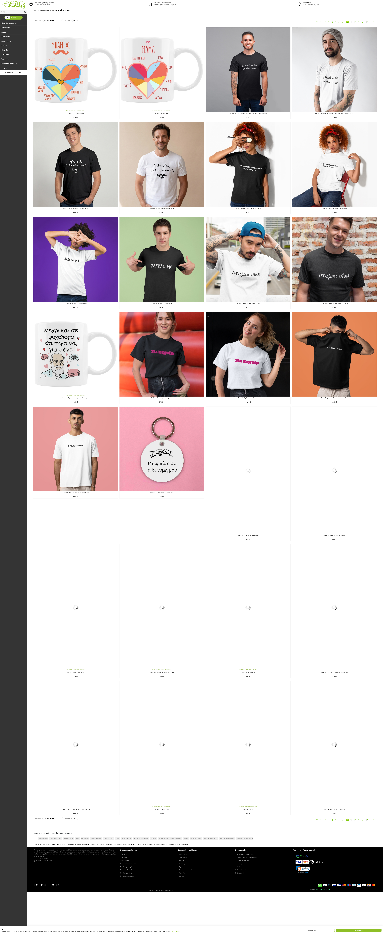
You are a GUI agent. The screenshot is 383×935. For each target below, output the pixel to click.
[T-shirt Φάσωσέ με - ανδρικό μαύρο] (161, 259)
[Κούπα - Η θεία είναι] (248, 638)
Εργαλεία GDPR (241, 743)
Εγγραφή (124, 730)
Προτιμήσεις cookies (127, 749)
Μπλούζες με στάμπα (8, 23)
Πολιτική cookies (126, 746)
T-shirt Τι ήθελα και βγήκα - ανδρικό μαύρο (334, 398)
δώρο (117, 711)
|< (332, 22)
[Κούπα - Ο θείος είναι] (161, 638)
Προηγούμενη (339, 22)
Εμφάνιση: (68, 20)
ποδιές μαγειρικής (175, 711)
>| (364, 22)
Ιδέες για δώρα (43, 711)
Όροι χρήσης (125, 733)
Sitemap (239, 736)
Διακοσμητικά (6, 41)
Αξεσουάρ (5, 54)
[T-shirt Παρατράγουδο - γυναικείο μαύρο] (248, 164)
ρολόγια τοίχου (163, 711)
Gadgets (4, 68)
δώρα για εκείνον (96, 711)
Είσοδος (19, 72)
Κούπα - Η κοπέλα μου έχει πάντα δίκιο (162, 587)
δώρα (77, 711)
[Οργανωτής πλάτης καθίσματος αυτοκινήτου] (75, 638)
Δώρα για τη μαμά (196, 711)
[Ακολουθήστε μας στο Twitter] (53, 758)
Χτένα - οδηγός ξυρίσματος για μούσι (334, 682)
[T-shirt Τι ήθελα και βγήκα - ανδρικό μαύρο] (334, 354)
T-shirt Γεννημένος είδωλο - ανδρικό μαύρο (334, 303)
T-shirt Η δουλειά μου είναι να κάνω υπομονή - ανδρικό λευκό (334, 113)
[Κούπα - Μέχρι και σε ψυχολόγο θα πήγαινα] (75, 354)
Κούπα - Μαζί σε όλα (248, 587)
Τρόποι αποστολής (243, 733)
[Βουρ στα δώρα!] (13, 5)
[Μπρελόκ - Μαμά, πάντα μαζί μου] (248, 449)
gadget (75, 717)
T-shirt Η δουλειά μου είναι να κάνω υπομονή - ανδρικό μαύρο (248, 113)
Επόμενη (360, 22)
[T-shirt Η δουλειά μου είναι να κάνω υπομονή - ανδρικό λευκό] (334, 69)
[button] (25, 12)
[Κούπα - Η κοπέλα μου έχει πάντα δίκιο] (161, 543)
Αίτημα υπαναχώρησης (128, 736)
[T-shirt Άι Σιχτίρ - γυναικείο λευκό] (248, 354)
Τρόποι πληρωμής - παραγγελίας (247, 730)
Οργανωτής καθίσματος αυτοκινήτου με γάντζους (334, 587)
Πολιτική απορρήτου (127, 740)
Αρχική (36, 10)
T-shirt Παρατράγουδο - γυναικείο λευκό (334, 208)
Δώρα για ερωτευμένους (227, 711)
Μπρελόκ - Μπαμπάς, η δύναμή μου (161, 493)
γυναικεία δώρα (68, 711)
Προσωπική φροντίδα (9, 63)
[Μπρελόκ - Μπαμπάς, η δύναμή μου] (161, 449)
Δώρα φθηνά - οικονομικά (245, 711)
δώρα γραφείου (126, 711)
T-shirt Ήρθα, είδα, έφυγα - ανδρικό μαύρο (75, 208)
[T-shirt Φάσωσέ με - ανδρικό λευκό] (75, 259)
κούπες (186, 711)
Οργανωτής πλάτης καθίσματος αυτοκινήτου (76, 682)
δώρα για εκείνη (108, 711)
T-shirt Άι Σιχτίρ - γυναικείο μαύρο (161, 398)
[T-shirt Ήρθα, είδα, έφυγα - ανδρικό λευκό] (161, 164)
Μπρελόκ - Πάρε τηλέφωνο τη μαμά (334, 493)
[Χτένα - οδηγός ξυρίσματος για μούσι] (334, 638)
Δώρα (3, 32)
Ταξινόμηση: (39, 20)
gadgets (153, 711)
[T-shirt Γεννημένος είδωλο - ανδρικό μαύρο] (334, 259)
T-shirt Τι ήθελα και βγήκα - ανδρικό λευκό (76, 493)
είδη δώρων (85, 711)
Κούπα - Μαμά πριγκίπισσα (75, 587)
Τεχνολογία (5, 59)
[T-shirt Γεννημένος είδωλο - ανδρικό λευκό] (248, 259)
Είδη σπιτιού (5, 36)
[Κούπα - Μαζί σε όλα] (248, 543)
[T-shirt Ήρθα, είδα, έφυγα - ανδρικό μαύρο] (75, 164)
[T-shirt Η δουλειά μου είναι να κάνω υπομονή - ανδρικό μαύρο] (248, 69)
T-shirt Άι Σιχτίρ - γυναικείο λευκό (248, 398)
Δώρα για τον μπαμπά (210, 711)
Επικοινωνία (9, 72)
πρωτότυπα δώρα (55, 711)
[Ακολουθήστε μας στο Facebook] (37, 758)
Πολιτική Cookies (175, 931)
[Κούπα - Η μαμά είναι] (161, 69)
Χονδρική (239, 740)
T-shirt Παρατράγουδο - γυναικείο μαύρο (248, 208)
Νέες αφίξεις (5, 28)
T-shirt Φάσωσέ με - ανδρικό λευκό (76, 303)
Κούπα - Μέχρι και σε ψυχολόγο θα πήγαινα (75, 398)
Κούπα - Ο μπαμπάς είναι (76, 113)
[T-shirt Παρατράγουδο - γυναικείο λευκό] (334, 164)
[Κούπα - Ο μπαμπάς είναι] (75, 69)
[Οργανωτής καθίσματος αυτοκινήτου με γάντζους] (334, 543)
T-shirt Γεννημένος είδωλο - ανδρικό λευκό (248, 303)
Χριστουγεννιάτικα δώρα (141, 711)
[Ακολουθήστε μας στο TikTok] (47, 758)
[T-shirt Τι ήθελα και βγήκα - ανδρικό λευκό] (75, 449)
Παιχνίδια (4, 50)
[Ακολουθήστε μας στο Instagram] (42, 758)
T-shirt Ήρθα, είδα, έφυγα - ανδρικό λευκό (162, 208)
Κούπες (4, 45)
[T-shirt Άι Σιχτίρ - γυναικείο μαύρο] (161, 354)
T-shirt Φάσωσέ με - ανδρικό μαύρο (162, 303)
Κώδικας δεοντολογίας (128, 743)
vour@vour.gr (40, 729)
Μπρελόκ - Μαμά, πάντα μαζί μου (248, 493)
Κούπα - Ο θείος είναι (162, 682)
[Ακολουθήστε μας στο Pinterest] (58, 758)
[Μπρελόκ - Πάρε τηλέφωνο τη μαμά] (334, 449)
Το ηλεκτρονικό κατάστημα (245, 727)
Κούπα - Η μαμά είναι (161, 113)
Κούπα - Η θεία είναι (248, 682)
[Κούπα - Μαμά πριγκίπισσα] (75, 543)
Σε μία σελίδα (370, 22)
